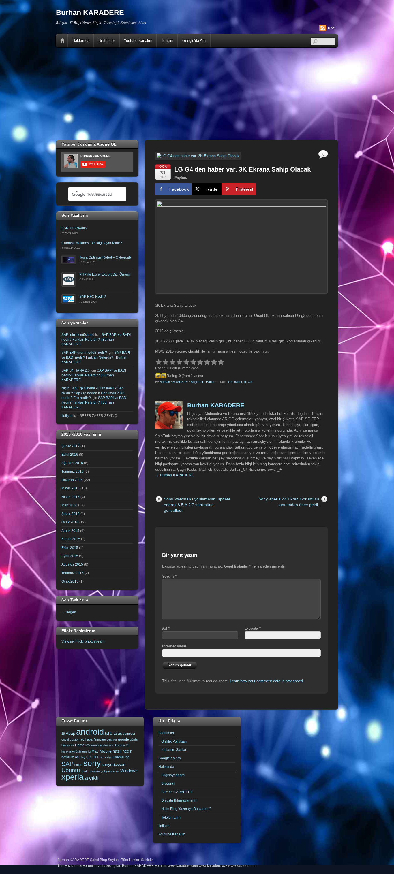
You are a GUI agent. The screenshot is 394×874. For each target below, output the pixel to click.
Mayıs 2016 (70, 488)
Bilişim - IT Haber (203, 381)
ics (87, 745)
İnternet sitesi (174, 646)
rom (101, 757)
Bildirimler (106, 40)
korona (109, 745)
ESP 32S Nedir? (74, 228)
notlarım (67, 757)
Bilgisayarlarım (173, 775)
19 (63, 733)
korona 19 (122, 745)
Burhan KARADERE (174, 381)
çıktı (94, 778)
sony (92, 763)
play (82, 757)
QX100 (92, 757)
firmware (100, 739)
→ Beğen (68, 612)
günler (134, 739)
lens (84, 751)
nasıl (116, 751)
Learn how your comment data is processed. (267, 681)
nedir (127, 751)
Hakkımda (80, 40)
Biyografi (168, 783)
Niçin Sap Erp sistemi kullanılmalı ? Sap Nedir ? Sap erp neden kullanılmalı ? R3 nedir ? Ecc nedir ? (92, 393)
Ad (166, 628)
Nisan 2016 (70, 497)
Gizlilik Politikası (174, 741)
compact (129, 733)
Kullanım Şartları (174, 749)
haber (238, 381)
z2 (86, 779)
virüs (115, 771)
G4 (230, 381)
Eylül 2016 (69, 454)
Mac (95, 751)
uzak (84, 771)
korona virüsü (71, 751)
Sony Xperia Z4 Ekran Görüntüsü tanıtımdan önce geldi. (288, 502)
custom (75, 739)
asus (117, 733)
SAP (67, 763)
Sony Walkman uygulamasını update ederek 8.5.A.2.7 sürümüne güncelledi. (197, 505)
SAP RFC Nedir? (92, 296)
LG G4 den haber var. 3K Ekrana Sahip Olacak (242, 169)
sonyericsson (113, 764)
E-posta (253, 628)
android (90, 732)
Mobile (106, 751)
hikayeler (67, 745)
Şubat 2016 (70, 513)
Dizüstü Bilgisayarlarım (179, 800)
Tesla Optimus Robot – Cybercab (105, 257)
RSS (331, 28)
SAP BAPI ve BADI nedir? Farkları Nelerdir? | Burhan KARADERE (96, 339)
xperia (72, 777)
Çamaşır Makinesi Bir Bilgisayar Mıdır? (91, 243)
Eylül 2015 (69, 556)
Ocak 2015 (69, 581)
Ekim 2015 (69, 547)
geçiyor (112, 739)
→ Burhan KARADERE (174, 475)
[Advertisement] (197, 93)
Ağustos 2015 (72, 564)
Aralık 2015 (70, 530)
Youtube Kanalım (138, 40)
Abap (70, 733)
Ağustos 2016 (72, 463)
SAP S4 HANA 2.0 (75, 370)
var (250, 381)
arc (108, 733)
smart (78, 764)
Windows (129, 770)
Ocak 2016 (69, 522)
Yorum (169, 576)
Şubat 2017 (70, 446)
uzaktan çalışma (100, 771)
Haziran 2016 (72, 480)
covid (65, 739)
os (77, 757)
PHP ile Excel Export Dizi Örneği (104, 274)
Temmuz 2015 (72, 573)
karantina (97, 745)
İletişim (167, 40)
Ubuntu (70, 770)
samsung (122, 757)
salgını (109, 757)
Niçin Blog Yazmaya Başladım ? (186, 809)
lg (245, 381)
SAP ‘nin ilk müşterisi (77, 334)
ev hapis (87, 739)
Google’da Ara (194, 40)
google (123, 739)
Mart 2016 (69, 505)
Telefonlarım (171, 817)
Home (62, 40)
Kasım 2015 (70, 539)
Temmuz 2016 (72, 471)
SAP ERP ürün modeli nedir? (84, 352)
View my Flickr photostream (82, 641)
